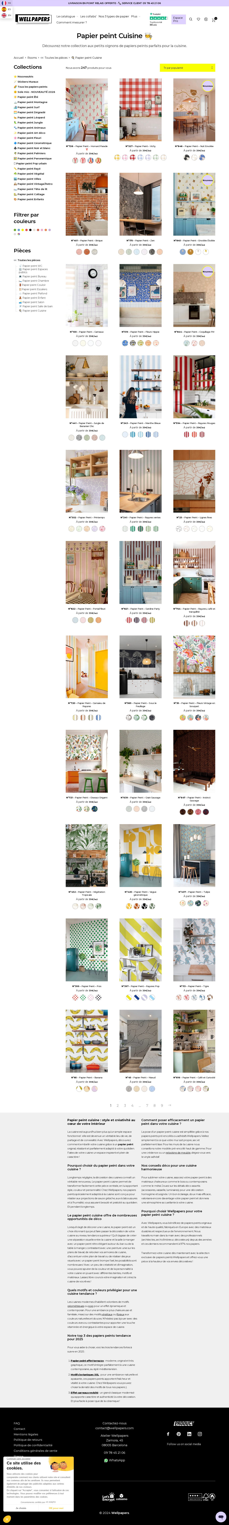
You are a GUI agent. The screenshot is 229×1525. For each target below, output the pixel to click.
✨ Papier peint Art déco (29, 132)
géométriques (75, 1306)
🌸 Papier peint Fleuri (27, 137)
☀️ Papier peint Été (26, 97)
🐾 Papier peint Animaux (30, 127)
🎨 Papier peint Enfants (29, 199)
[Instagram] (200, 1434)
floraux (120, 1314)
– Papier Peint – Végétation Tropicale (87, 893)
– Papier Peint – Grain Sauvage (140, 797)
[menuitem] (68, 16)
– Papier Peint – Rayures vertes (141, 517)
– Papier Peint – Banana (86, 1077)
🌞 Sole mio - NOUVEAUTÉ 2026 (34, 91)
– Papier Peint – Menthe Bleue (141, 423)
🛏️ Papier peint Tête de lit (30, 189)
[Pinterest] (179, 1434)
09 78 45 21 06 (114, 1453)
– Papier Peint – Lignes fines (194, 517)
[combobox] (187, 68)
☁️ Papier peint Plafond (33, 293)
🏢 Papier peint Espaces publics (33, 271)
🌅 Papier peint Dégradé (29, 112)
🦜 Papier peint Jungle (28, 122)
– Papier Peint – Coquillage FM (194, 331)
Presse (18, 1456)
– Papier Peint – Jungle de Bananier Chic (87, 424)
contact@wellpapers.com (114, 1428)
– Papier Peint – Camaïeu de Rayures (86, 704)
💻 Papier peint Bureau (32, 276)
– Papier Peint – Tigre (194, 986)
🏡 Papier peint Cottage (29, 194)
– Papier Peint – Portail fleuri (86, 608)
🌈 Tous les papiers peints (30, 86)
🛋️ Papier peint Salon (31, 302)
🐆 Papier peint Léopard (29, 117)
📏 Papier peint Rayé (27, 168)
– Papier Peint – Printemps (87, 517)
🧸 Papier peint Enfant (32, 298)
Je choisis (21, 1508)
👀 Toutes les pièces (54, 57)
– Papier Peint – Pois (86, 986)
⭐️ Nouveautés (23, 76)
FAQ (17, 1423)
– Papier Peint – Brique (87, 240)
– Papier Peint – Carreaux (87, 331)
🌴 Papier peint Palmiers (29, 153)
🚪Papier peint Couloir (32, 285)
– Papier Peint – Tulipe (194, 892)
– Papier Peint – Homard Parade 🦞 (87, 148)
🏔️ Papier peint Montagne (30, 102)
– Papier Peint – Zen (141, 240)
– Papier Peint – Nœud (141, 1077)
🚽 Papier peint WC (30, 266)
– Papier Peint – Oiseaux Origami (86, 797)
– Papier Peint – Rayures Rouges (194, 423)
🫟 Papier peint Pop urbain (30, 163)
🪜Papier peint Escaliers (33, 289)
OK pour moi (56, 1508)
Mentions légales (26, 1434)
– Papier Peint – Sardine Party (140, 608)
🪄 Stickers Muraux (26, 81)
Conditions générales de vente (35, 1450)
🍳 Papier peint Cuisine (32, 310)
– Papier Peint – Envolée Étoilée (194, 240)
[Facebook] (168, 1434)
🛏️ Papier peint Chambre (34, 280)
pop (90, 1306)
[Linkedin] (189, 1434)
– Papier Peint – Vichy (141, 146)
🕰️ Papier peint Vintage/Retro (33, 184)
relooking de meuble (178, 1152)
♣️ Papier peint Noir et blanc (32, 148)
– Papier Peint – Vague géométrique (140, 893)
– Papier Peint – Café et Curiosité (194, 1077)
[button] (7, 1519)
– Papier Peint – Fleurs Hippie (140, 331)
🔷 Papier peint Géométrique (33, 143)
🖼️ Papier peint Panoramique (33, 158)
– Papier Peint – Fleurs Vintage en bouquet (194, 704)
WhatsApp (116, 1460)
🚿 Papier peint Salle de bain (36, 306)
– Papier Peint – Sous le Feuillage (141, 704)
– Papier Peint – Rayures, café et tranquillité (194, 610)
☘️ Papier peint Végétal (29, 173)
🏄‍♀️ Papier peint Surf (26, 107)
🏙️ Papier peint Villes (27, 178)
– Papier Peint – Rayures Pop (141, 986)
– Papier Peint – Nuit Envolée (194, 146)
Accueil (19, 57)
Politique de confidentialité (33, 1445)
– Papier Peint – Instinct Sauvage (194, 799)
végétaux (106, 1314)
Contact (19, 1429)
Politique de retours (28, 1439)
